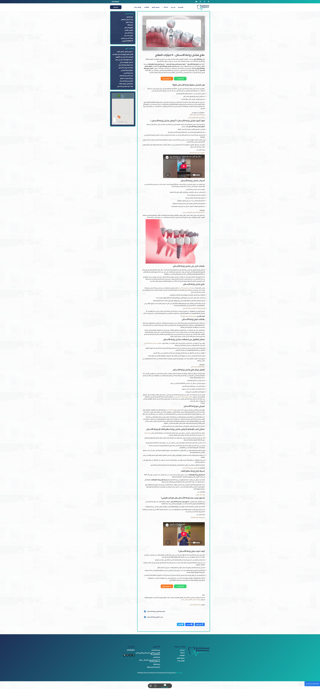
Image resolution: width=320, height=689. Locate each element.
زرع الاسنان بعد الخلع (126, 78)
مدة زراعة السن (128, 73)
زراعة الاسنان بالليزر (127, 38)
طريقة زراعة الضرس (127, 70)
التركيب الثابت (129, 30)
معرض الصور (156, 7)
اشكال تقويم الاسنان (126, 62)
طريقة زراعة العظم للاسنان (196, 117)
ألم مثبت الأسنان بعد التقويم (124, 57)
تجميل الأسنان (128, 35)
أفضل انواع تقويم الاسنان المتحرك (122, 54)
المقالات (146, 7)
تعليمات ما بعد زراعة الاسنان (153, 343)
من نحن (173, 7)
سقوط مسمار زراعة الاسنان (186, 288)
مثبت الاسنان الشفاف (126, 75)
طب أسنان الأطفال (127, 19)
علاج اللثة (130, 25)
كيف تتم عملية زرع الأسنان (125, 86)
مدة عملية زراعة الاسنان (125, 65)
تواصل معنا (137, 7)
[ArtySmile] (203, 7)
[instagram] (200, 1)
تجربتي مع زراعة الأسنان (190, 468)
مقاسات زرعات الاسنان (126, 67)
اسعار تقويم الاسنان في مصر (124, 59)
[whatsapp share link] (151, 686)
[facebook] (208, 1)
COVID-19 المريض (127, 41)
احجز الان (115, 7)
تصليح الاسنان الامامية (198, 517)
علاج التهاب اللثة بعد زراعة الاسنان (193, 308)
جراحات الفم (129, 22)
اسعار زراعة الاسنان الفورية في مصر (194, 212)
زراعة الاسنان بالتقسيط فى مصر (191, 599)
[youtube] (196, 1)
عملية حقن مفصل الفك (126, 83)
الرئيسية (180, 7)
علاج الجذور (129, 17)
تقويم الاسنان (128, 27)
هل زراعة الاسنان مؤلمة (188, 316)
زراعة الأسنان (170, 410)
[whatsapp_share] (204, 1)
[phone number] (155, 686)
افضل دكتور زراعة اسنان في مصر (182, 397)
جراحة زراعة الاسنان (195, 604)
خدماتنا (166, 7)
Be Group (179, 673)
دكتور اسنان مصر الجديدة (197, 152)
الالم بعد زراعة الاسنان (126, 81)
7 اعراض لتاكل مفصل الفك (125, 51)
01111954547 (115, 1)
